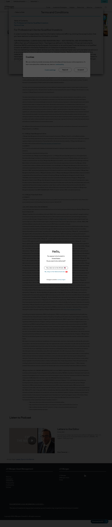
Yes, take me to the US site (54, 268)
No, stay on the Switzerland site (55, 271)
